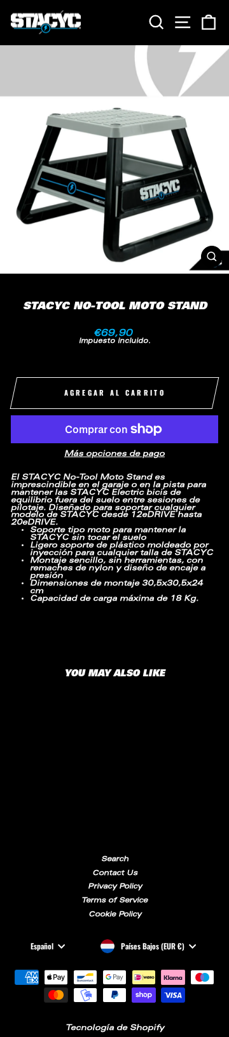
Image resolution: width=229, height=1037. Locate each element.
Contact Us (114, 873)
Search (114, 859)
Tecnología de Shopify (115, 1028)
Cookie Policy (114, 914)
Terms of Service (114, 900)
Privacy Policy (115, 886)
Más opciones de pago (114, 454)
